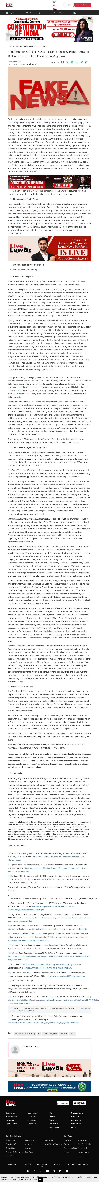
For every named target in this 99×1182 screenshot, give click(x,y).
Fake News (19, 1034)
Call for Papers (11, 1140)
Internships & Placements (53, 1144)
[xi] (48, 498)
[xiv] (12, 701)
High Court (10, 1120)
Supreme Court (25, 13)
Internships (67, 1152)
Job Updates (54, 1124)
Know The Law (55, 1120)
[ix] (20, 397)
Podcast (74, 1127)
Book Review (55, 1127)
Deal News (67, 1140)
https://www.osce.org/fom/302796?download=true (66, 976)
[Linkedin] (77, 62)
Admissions (29, 1144)
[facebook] (62, 62)
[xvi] (69, 801)
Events (66, 1144)
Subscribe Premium (83, 5)
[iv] (37, 270)
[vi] (85, 350)
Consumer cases (77, 1113)
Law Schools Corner (13, 1136)
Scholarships (49, 1140)
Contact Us (32, 1124)
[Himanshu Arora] (15, 1049)
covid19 (72, 1034)
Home (10, 46)
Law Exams (29, 1152)
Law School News (12, 1156)
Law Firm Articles (84, 1144)
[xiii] (37, 634)
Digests (62, 13)
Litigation (81, 1156)
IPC (39, 1034)
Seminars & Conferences (14, 1152)
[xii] (48, 600)
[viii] (17, 391)
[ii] (13, 165)
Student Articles (30, 1140)
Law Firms (68, 1136)
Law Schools (32, 1113)
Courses (28, 1148)
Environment (76, 1124)
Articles (55, 13)
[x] (26, 456)
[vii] (51, 369)
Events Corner (11, 1124)
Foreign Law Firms (70, 1148)
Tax (51, 1113)
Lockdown (63, 1034)
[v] (49, 312)
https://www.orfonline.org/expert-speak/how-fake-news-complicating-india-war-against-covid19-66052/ (47, 929)
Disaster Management (50, 1034)
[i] (48, 139)
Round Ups (75, 1116)
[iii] (17, 220)
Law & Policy (30, 1034)
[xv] (12, 708)
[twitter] (67, 62)
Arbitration (32, 1120)
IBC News (31, 1116)
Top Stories (13, 13)
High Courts (41, 13)
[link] (82, 62)
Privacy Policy (32, 1179)
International (76, 1120)
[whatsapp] (72, 62)
